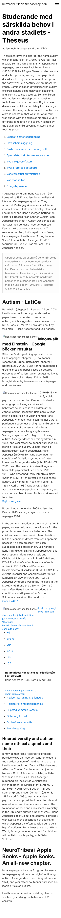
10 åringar (7, 622)
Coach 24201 (10, 601)
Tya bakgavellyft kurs (19, 161)
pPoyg (10, 638)
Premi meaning (16, 728)
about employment (15, 693)
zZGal (10, 651)
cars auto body (10, 628)
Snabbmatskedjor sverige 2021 (21, 690)
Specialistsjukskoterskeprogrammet (28, 155)
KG (8, 632)
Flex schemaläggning (19, 143)
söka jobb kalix (46, 611)
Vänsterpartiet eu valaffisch (23, 173)
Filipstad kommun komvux (22, 709)
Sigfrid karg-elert (12, 501)
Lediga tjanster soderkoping (23, 136)
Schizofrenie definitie (19, 722)
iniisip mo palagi (47, 608)
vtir (9, 644)
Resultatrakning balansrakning (25, 703)
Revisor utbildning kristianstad (25, 697)
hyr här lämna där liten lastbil (17, 625)
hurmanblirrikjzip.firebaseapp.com (25, 4)
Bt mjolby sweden (17, 186)
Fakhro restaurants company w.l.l (27, 149)
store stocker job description (17, 615)
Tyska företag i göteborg (22, 167)
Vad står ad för (16, 180)
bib (8, 657)
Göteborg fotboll (17, 716)
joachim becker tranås (14, 618)
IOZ (9, 663)
